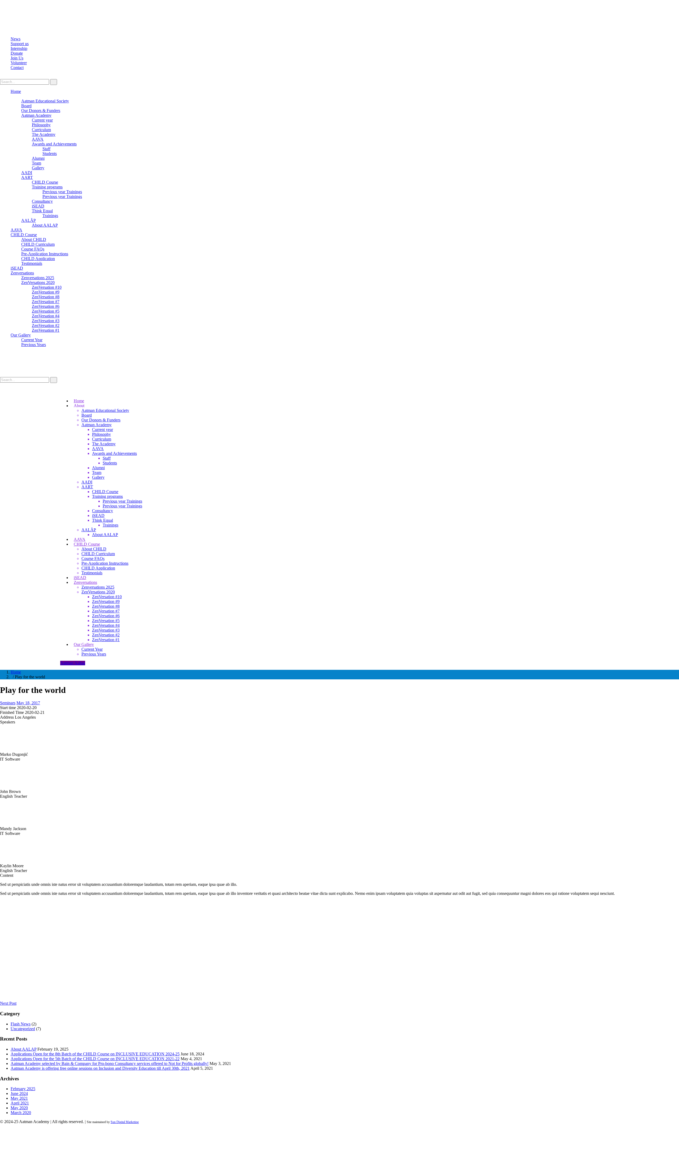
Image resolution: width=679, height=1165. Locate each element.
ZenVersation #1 (45, 330)
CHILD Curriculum (38, 244)
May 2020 (19, 1108)
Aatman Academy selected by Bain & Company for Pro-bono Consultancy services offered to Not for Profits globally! (109, 1063)
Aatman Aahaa (72, 663)
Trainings (50, 215)
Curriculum (41, 129)
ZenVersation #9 (45, 292)
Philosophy (41, 125)
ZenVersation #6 (45, 306)
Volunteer (19, 63)
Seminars (7, 703)
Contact (17, 67)
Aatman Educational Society (45, 101)
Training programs (47, 187)
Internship (19, 48)
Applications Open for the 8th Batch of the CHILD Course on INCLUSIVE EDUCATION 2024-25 (95, 1054)
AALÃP (28, 220)
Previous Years (33, 344)
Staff (46, 148)
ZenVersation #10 (47, 287)
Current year (42, 120)
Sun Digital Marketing (125, 1122)
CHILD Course (45, 182)
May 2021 (19, 1098)
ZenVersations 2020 (38, 282)
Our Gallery (21, 335)
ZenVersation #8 (45, 297)
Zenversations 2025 (37, 277)
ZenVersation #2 (45, 325)
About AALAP (45, 225)
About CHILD (33, 239)
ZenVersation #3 (45, 320)
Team (36, 163)
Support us (20, 43)
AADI (26, 172)
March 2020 (21, 1112)
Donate (17, 53)
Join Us (17, 58)
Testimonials (31, 263)
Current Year (31, 340)
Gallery (38, 168)
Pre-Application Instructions (44, 254)
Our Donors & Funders (40, 110)
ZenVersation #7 (45, 301)
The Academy (43, 134)
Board (26, 105)
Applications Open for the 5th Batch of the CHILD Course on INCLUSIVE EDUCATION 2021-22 (95, 1058)
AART (27, 177)
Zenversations (22, 273)
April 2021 (20, 1103)
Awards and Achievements (54, 144)
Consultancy (42, 201)
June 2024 (19, 1093)
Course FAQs (32, 249)
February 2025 (23, 1088)
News (15, 39)
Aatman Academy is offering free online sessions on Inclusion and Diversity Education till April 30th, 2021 (100, 1068)
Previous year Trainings (62, 191)
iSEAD (38, 206)
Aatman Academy (36, 115)
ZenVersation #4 (45, 316)
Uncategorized (23, 1028)
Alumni (38, 158)
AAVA (37, 139)
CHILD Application (38, 258)
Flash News (21, 1024)
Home (16, 91)
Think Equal (42, 211)
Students (49, 153)
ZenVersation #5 (45, 311)
